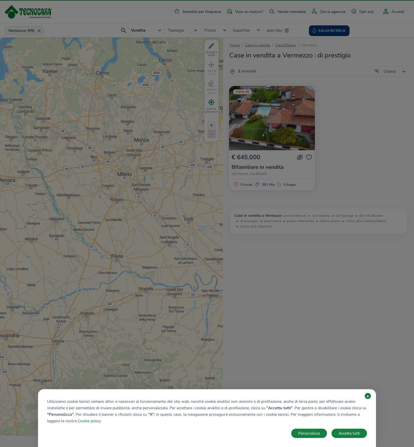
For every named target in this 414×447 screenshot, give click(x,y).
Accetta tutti (349, 433)
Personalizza (309, 433)
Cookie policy (89, 421)
